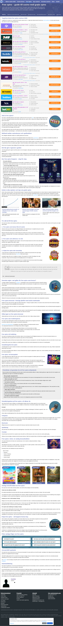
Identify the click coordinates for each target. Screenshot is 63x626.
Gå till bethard (54, 91)
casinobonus (35, 137)
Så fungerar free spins (31, 14)
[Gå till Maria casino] (6, 48)
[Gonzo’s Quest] (53, 474)
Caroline (13, 579)
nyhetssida (35, 195)
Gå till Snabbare (54, 96)
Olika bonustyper (59, 14)
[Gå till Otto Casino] (6, 103)
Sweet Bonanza (9, 483)
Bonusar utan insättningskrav (7, 324)
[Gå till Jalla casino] (6, 77)
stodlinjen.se (30, 57)
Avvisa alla (44, 623)
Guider (58, 1)
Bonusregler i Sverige (51, 14)
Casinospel (3, 594)
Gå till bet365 (54, 108)
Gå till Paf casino (54, 36)
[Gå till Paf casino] (6, 37)
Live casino (3, 600)
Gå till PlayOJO (54, 25)
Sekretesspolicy (51, 597)
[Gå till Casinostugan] (6, 85)
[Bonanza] (23, 474)
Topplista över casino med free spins (13, 14)
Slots (53, 1)
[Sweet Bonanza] (9, 474)
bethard (20, 93)
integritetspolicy (44, 621)
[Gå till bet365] (6, 109)
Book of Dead (39, 483)
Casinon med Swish (5, 599)
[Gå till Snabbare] (6, 97)
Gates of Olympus (35, 596)
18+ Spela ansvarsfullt (5, 32)
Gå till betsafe (54, 60)
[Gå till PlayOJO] (6, 25)
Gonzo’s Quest (53, 483)
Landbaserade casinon (5, 607)
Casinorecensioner (36, 598)
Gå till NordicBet (54, 53)
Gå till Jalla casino (54, 76)
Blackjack (3, 603)
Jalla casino (21, 79)
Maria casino (21, 49)
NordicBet (20, 56)
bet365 (20, 111)
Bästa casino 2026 (11, 1)
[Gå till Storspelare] (6, 42)
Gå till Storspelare (54, 42)
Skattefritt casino (4, 597)
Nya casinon (36, 1)
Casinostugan (21, 88)
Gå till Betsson (54, 68)
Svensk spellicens (20, 597)
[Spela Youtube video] (51, 318)
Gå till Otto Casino (54, 102)
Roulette (18, 598)
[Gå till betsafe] (6, 61)
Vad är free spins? (24, 14)
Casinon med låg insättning (22, 594)
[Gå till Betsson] (6, 69)
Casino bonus (20, 1)
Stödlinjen (4, 561)
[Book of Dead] (38, 474)
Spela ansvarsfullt (51, 598)
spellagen (18, 282)
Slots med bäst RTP (20, 596)
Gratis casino (3, 596)
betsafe (20, 63)
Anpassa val (12, 623)
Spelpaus (5, 559)
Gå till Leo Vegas (54, 30)
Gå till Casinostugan (54, 84)
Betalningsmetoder (4, 604)
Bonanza (24, 483)
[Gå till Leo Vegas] (6, 31)
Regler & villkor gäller (57, 32)
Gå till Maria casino (54, 47)
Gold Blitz (34, 594)
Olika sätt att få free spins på (41, 14)
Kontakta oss (50, 596)
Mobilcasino (3, 601)
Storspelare (21, 44)
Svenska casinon (45, 1)
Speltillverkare (3, 606)
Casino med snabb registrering (23, 600)
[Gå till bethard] (6, 91)
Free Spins (29, 1)
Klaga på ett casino (36, 597)
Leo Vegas (20, 32)
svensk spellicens (46, 20)
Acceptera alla (50, 623)
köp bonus (18, 254)
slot (32, 117)
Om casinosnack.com (52, 594)
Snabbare (20, 98)
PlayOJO (20, 27)
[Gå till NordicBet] (6, 53)
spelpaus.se (34, 57)
